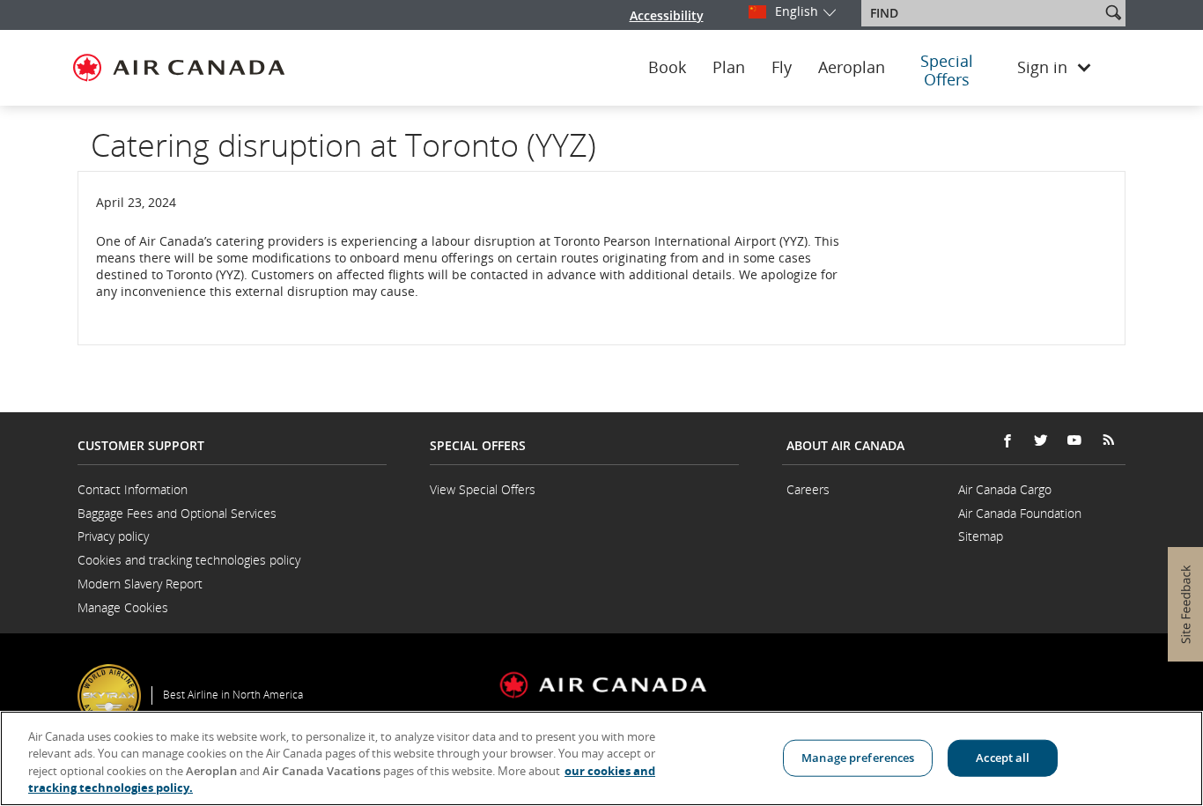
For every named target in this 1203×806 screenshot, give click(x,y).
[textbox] (982, 13)
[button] (1113, 12)
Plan (728, 68)
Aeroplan (851, 68)
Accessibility (667, 15)
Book (667, 68)
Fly (781, 68)
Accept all (1003, 757)
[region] (601, 758)
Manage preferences (857, 757)
